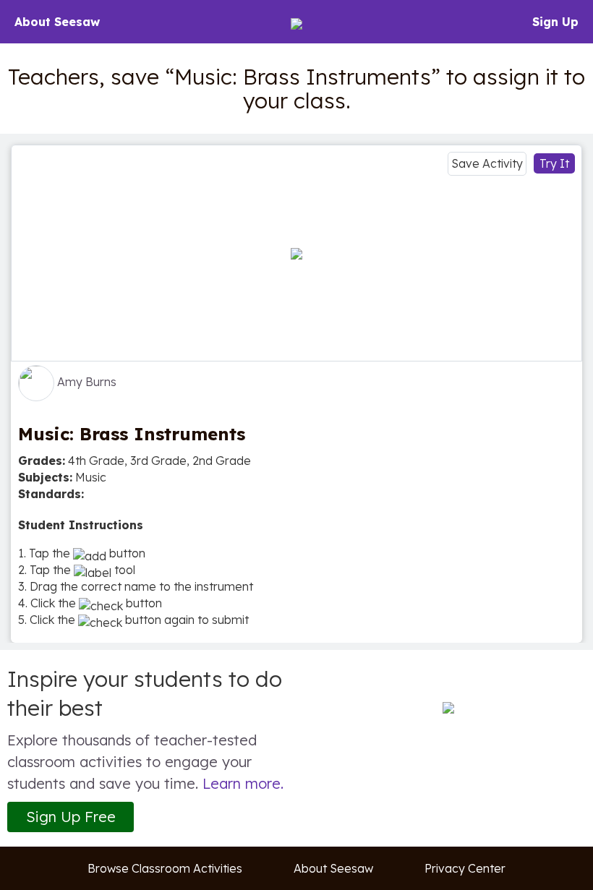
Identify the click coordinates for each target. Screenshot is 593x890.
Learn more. (242, 783)
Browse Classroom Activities (165, 868)
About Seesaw (57, 21)
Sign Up (555, 21)
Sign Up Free (71, 817)
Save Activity (487, 163)
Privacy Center (465, 868)
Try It (554, 163)
